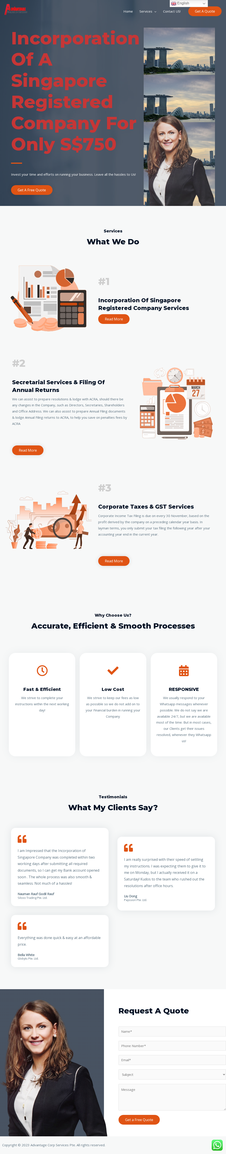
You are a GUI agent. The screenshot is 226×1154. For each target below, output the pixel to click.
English (182, 3)
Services (145, 11)
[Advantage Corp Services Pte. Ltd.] (17, 11)
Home (128, 11)
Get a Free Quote (139, 1119)
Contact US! (172, 11)
